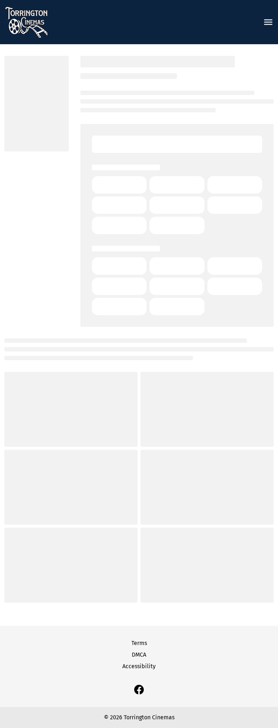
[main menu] (268, 22)
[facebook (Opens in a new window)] (139, 689)
